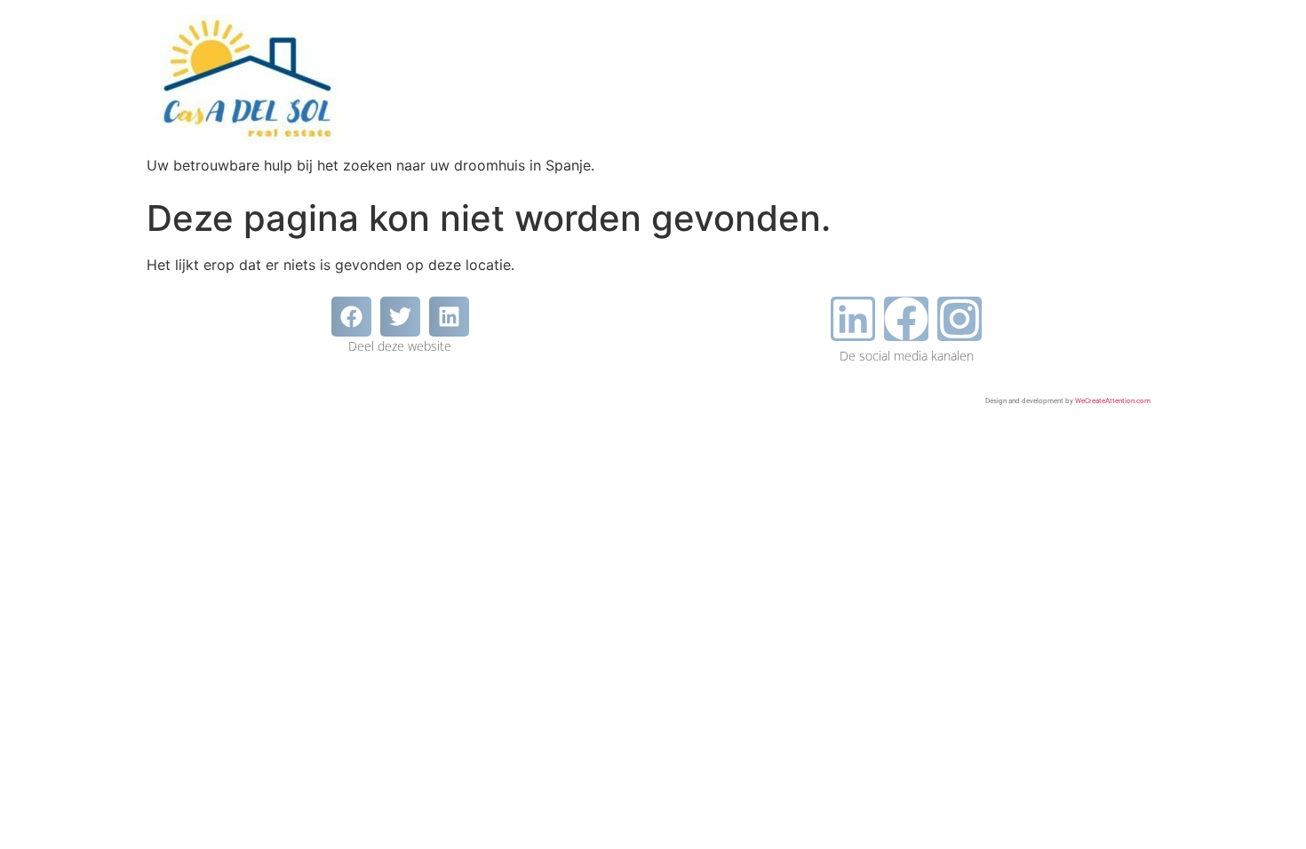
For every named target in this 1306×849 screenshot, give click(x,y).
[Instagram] (959, 319)
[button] (351, 317)
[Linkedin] (853, 319)
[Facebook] (906, 319)
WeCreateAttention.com (1113, 401)
